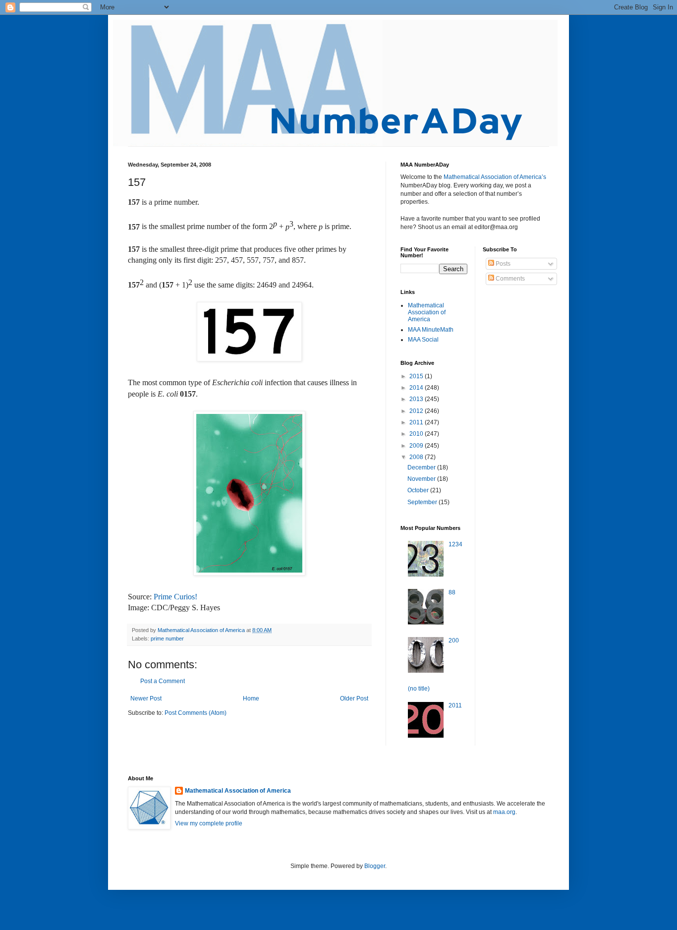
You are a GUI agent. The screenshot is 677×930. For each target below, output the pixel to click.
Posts (502, 263)
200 (454, 640)
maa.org (504, 812)
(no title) (419, 688)
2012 (417, 410)
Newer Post (146, 698)
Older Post (354, 698)
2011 (417, 422)
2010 (417, 433)
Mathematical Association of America (427, 312)
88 (452, 592)
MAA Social (423, 339)
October (418, 490)
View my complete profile (208, 823)
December (422, 467)
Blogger (374, 866)
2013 (417, 399)
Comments (509, 278)
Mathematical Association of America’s (495, 177)
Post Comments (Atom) (195, 712)
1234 (455, 544)
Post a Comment (162, 681)
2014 (417, 387)
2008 (417, 457)
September (423, 502)
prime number (167, 638)
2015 (417, 376)
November (422, 478)
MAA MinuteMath (430, 329)
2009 (417, 445)
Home (251, 698)
